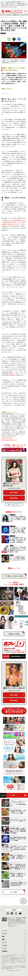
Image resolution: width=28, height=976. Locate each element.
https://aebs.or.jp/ (13, 926)
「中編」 (6, 188)
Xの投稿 (11, 375)
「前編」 (4, 266)
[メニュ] (25, 11)
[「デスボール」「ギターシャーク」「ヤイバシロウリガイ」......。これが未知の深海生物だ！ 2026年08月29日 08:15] (7, 594)
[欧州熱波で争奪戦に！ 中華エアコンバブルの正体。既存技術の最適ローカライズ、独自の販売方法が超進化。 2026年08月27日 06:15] (21, 594)
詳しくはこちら (13, 7)
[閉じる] (26, 4)
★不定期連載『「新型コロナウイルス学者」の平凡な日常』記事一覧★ (14, 446)
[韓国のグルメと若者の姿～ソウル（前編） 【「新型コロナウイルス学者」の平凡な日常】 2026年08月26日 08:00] (7, 608)
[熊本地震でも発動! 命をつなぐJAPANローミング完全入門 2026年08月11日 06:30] (21, 622)
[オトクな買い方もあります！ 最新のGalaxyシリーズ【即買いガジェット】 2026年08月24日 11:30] (21, 608)
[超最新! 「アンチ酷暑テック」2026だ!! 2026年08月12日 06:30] (7, 622)
